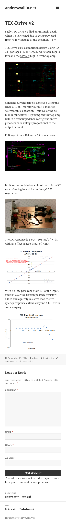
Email (9, 445)
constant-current (13, 361)
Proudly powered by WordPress (20, 517)
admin (35, 358)
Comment (11, 390)
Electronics (48, 358)
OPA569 (24, 55)
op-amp (25, 361)
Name (9, 431)
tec (31, 361)
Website (10, 458)
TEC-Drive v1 (20, 31)
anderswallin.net (20, 7)
